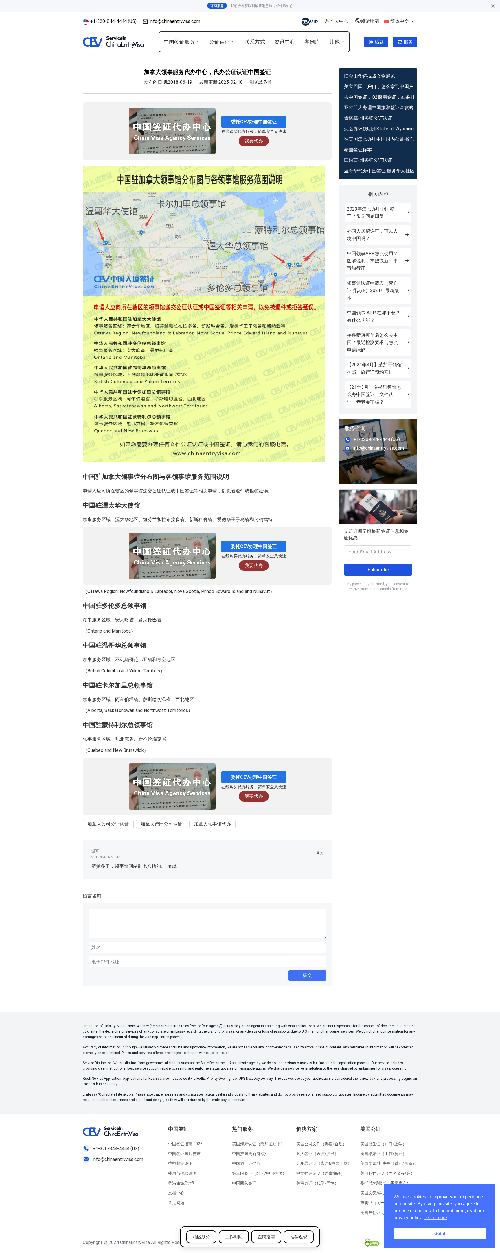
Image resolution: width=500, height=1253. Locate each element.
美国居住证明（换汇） (380, 1212)
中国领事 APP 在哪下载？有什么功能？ (373, 316)
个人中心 (339, 21)
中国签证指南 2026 (185, 1144)
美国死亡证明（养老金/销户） (387, 1173)
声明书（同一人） (376, 1202)
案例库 (312, 42)
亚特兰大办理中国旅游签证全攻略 (378, 107)
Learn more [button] (435, 1217)
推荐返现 (298, 1236)
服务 (408, 42)
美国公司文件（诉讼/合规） (321, 1144)
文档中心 (176, 1193)
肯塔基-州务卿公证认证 (368, 118)
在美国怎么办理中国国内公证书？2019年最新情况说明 (379, 139)
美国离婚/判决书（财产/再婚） (388, 1163)
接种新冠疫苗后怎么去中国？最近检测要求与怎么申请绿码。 (372, 342)
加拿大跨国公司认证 (161, 824)
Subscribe (378, 569)
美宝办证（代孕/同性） (317, 1183)
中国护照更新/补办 (249, 1153)
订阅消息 (217, 6)
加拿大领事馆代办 (212, 824)
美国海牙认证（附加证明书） (258, 1144)
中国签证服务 (179, 42)
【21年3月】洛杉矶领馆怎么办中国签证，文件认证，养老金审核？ (374, 394)
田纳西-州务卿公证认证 (368, 160)
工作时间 (233, 1236)
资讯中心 (284, 42)
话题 (379, 41)
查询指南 (266, 1236)
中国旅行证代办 (246, 1163)
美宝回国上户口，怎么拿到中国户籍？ (379, 86)
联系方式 (254, 42)
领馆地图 (370, 21)
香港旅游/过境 (181, 1183)
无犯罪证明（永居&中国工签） (324, 1163)
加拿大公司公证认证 (108, 824)
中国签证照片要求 (184, 1153)
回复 (319, 853)
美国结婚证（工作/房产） (383, 1153)
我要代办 (254, 141)
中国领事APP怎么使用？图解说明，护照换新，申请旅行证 (372, 261)
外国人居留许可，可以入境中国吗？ (372, 234)
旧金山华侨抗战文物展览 (369, 76)
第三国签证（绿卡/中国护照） (259, 1173)
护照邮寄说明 (180, 1163)
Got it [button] (439, 1233)
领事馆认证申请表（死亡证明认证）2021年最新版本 (373, 290)
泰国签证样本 (358, 150)
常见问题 (176, 1202)
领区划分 (201, 1236)
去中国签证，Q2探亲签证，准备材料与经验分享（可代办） (379, 97)
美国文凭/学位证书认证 (381, 1193)
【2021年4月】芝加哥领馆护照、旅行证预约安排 (374, 368)
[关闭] (493, 6)
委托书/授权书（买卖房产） (385, 1183)
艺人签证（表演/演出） (317, 1153)
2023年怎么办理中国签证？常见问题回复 (370, 212)
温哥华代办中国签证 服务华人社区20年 (379, 171)
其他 (334, 42)
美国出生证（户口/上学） (383, 1144)
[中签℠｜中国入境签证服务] (113, 42)
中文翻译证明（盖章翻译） (320, 1173)
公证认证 (219, 42)
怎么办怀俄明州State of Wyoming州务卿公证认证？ (379, 128)
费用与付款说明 (182, 1173)
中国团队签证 (244, 1183)
